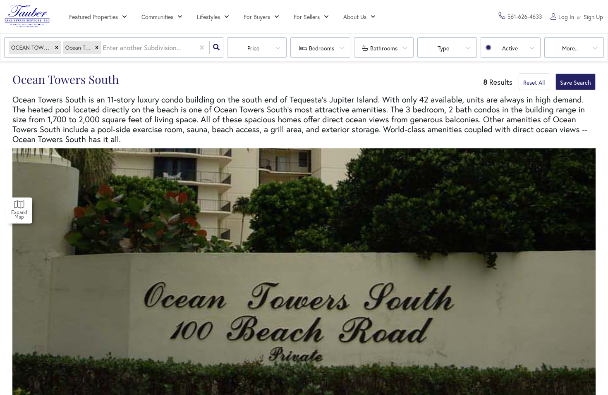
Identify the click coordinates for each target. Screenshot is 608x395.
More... (570, 48)
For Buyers (257, 17)
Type (443, 48)
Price (253, 48)
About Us (354, 17)
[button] (56, 47)
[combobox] (104, 48)
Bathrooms (383, 48)
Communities (157, 17)
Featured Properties (93, 17)
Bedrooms (321, 48)
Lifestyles (208, 17)
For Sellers (307, 17)
